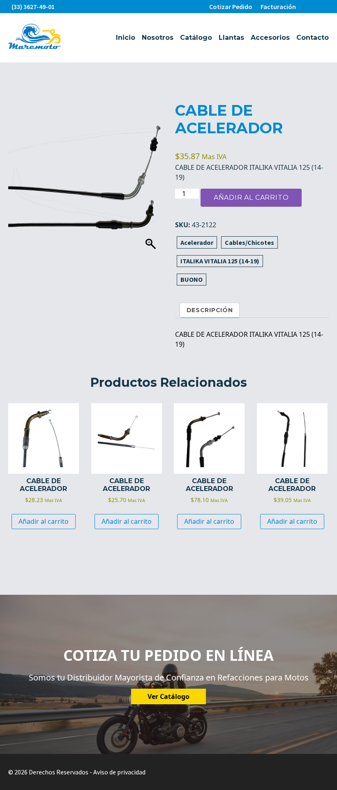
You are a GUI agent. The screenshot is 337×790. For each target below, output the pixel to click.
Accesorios (270, 37)
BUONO (191, 279)
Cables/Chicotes (249, 242)
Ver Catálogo (168, 696)
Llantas (231, 37)
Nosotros (157, 37)
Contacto (312, 37)
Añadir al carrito (251, 197)
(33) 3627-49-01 (33, 6)
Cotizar (230, 6)
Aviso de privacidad (119, 772)
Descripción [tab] (210, 310)
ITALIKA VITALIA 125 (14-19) (219, 261)
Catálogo (196, 37)
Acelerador (196, 242)
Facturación (278, 6)
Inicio (125, 37)
